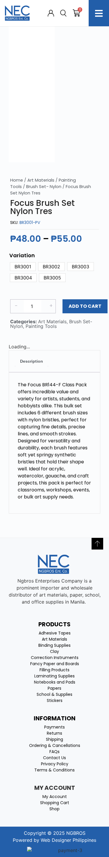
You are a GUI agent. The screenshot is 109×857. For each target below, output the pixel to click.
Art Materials (40, 180)
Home (16, 180)
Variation (22, 255)
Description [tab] (31, 361)
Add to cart (85, 306)
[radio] (23, 266)
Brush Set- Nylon (43, 187)
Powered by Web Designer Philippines (54, 840)
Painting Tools (41, 326)
